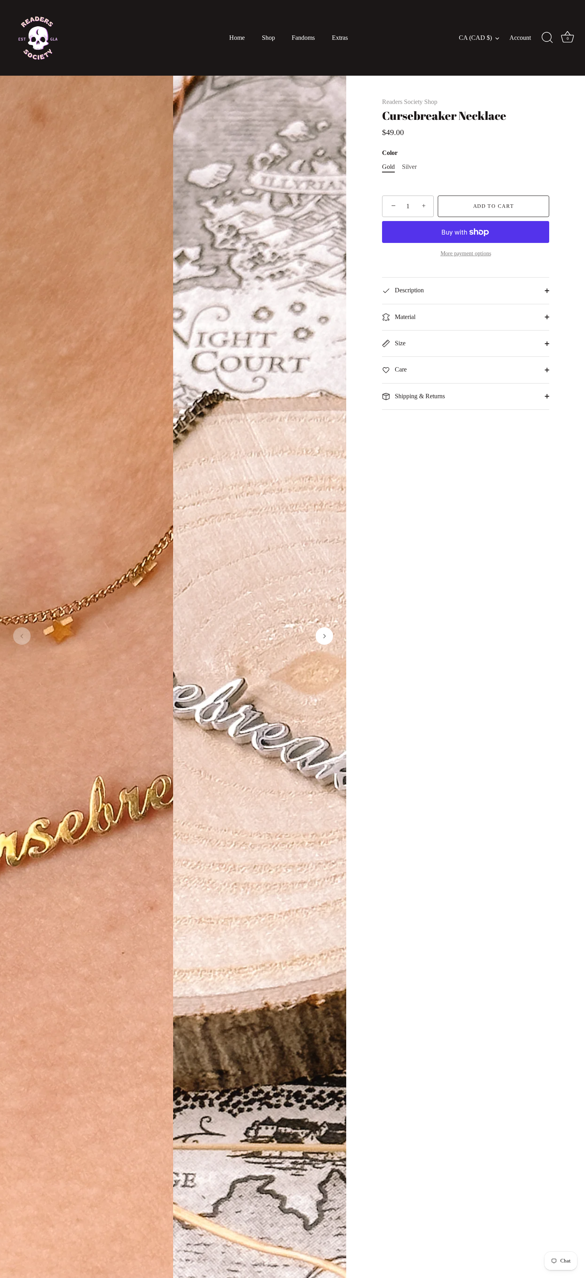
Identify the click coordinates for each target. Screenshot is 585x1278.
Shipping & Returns (419, 396)
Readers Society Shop (409, 101)
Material (404, 316)
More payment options (466, 253)
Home (237, 37)
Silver (409, 166)
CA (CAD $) (475, 37)
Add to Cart (493, 206)
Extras (340, 37)
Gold (388, 166)
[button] (22, 636)
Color (390, 152)
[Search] (547, 38)
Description (408, 290)
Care (400, 369)
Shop (268, 37)
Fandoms (303, 37)
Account (520, 37)
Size (399, 343)
